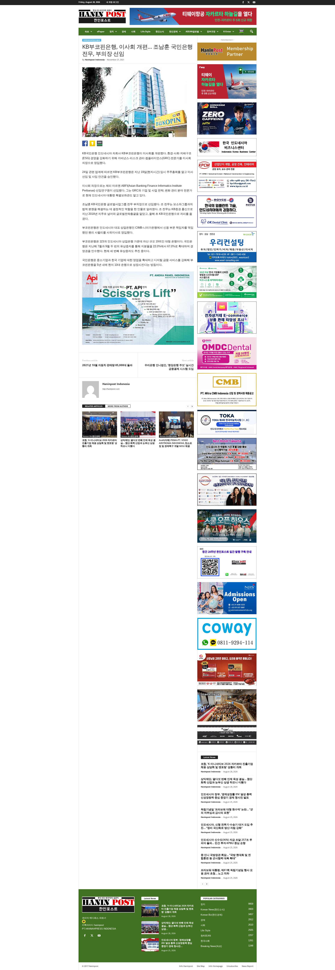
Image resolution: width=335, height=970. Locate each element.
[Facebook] (243, 2)
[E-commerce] (226, 318)
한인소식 (160, 31)
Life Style (145, 31)
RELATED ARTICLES (93, 406)
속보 (87, 31)
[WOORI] (226, 246)
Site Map (201, 966)
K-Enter (227, 31)
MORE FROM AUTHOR (118, 406)
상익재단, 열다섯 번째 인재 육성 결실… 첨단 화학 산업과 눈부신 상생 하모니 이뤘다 (138, 443)
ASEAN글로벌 (192, 31)
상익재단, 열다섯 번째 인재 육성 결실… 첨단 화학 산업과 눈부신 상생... (177, 926)
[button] (251, 31)
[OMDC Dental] (226, 353)
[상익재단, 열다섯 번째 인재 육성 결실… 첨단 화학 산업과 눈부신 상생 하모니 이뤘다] (138, 424)
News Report (247, 966)
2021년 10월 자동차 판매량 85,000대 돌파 (107, 365)
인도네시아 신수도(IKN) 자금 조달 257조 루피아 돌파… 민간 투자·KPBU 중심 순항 (226, 841)
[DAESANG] (226, 669)
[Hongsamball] (226, 118)
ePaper (100, 31)
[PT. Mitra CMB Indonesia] (226, 389)
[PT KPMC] (226, 176)
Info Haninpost (186, 966)
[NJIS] (226, 598)
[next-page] (192, 406)
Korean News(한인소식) (213, 909)
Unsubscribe (232, 966)
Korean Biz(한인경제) (91, 40)
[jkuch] (226, 705)
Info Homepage (216, 966)
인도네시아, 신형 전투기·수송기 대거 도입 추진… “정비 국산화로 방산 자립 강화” (227, 826)
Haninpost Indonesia (95, 59)
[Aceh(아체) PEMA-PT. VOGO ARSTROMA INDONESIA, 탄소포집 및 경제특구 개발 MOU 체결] (176, 424)
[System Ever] (226, 282)
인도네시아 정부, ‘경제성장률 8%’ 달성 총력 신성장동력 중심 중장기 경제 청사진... (176, 943)
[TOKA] (226, 422)
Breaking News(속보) (211, 946)
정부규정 (211, 31)
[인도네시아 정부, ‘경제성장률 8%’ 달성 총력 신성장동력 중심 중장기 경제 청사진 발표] (150, 944)
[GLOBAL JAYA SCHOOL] (226, 526)
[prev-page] (188, 406)
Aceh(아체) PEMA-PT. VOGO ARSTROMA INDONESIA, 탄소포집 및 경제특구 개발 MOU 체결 (175, 443)
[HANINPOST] (226, 562)
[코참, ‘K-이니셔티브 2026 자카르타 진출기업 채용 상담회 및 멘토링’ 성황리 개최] (99, 424)
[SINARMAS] (226, 490)
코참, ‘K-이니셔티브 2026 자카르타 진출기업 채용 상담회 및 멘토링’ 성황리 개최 (99, 443)
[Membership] (226, 52)
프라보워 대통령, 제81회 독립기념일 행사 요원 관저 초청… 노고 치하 (227, 871)
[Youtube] (254, 2)
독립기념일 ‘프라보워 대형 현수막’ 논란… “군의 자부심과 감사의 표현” (227, 811)
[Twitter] (249, 2)
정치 (112, 31)
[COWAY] (226, 634)
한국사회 (205, 941)
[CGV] (226, 735)
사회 (133, 31)
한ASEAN (206, 935)
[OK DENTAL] (226, 211)
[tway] (226, 81)
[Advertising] (138, 308)
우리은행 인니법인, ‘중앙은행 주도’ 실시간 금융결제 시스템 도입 (169, 366)
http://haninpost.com (111, 389)
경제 (124, 31)
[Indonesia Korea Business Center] (226, 147)
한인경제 (173, 31)
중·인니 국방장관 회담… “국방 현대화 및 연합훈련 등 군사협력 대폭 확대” (226, 856)
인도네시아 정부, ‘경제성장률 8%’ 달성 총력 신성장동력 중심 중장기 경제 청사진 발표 (226, 795)
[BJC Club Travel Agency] (226, 454)
